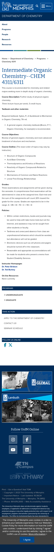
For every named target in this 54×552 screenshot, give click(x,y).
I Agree (27, 539)
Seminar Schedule (13, 328)
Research (6, 39)
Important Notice (11, 495)
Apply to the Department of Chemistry (24, 318)
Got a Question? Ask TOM (19, 489)
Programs (6, 29)
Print (4, 489)
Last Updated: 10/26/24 (31, 495)
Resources (6, 44)
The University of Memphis (13, 498)
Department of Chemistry (22, 16)
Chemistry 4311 (9, 61)
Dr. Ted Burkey (8, 269)
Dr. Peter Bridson (9, 266)
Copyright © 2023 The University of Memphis (24, 492)
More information (37, 534)
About (4, 24)
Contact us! (10, 323)
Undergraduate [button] (14, 295)
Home (4, 58)
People (5, 34)
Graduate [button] (10, 300)
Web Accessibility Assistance (38, 501)
